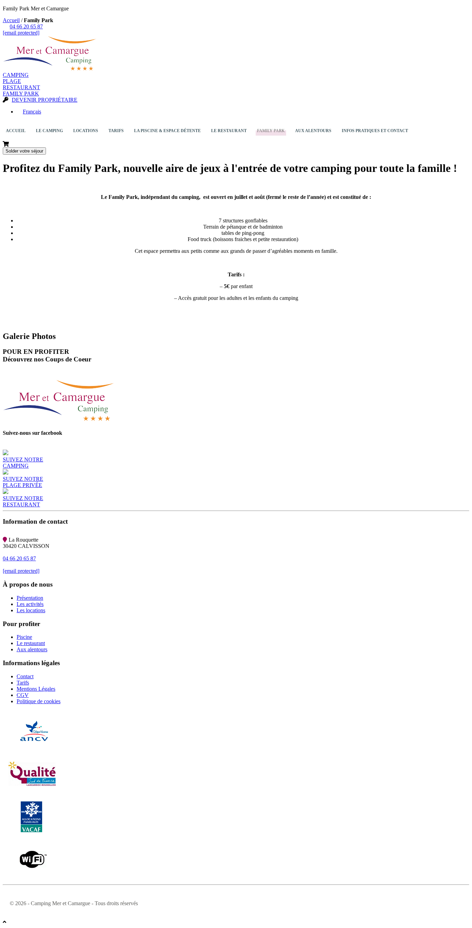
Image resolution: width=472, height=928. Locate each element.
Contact (25, 676)
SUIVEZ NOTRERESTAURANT (23, 501)
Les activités (30, 604)
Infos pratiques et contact (375, 130)
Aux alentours (32, 649)
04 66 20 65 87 (26, 26)
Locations (85, 134)
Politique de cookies (38, 701)
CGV (23, 695)
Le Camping (48, 134)
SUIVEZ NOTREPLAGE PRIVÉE (23, 482)
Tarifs (116, 130)
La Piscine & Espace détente (167, 130)
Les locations (31, 610)
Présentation (30, 598)
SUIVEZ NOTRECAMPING (23, 463)
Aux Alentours (311, 134)
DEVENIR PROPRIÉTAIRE (44, 100)
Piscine (24, 637)
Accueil (11, 20)
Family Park (271, 130)
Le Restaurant (229, 130)
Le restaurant (31, 643)
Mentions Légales (36, 689)
